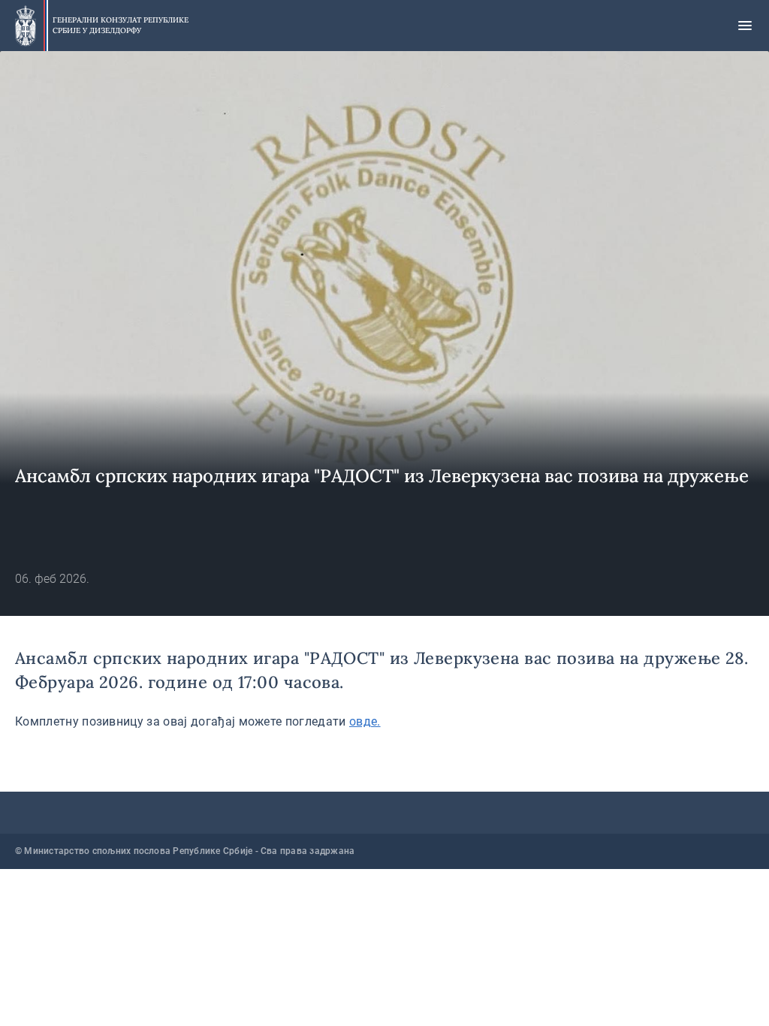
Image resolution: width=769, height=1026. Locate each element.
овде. (365, 721)
